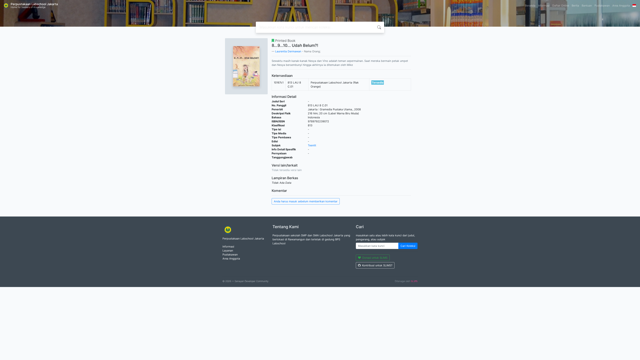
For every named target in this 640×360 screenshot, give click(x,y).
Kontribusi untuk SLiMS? (377, 265)
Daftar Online (560, 5)
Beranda (530, 5)
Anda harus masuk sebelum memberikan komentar (306, 201)
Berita (575, 5)
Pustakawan (602, 5)
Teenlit (312, 145)
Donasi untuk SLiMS (375, 257)
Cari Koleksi (407, 246)
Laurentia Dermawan (288, 51)
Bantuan (587, 5)
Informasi (544, 5)
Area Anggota (621, 5)
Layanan (227, 250)
